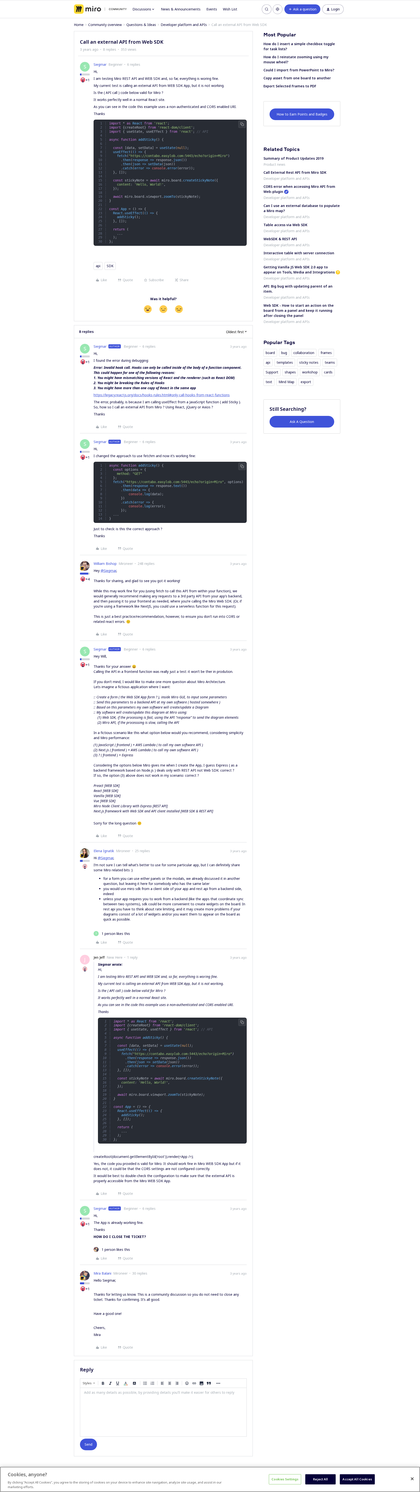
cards (328, 372)
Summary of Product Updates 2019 (293, 158)
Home (79, 24)
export (306, 381)
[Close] (412, 1479)
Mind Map (286, 381)
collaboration (303, 352)
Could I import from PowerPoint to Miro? (298, 70)
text (269, 381)
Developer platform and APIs (184, 24)
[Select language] (277, 9)
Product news (274, 164)
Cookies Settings (284, 1479)
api (98, 266)
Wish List (230, 9)
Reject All (320, 1479)
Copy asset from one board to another (297, 78)
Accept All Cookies (357, 1479)
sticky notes (308, 362)
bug (284, 352)
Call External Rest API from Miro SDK (294, 172)
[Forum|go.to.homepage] (100, 9)
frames (326, 352)
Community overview (105, 24)
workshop (310, 372)
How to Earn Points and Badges (302, 114)
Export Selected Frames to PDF (289, 86)
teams (330, 362)
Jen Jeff (99, 957)
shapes (290, 372)
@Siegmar (108, 570)
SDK (110, 266)
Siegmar (100, 64)
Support (272, 372)
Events (211, 9)
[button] (302, 9)
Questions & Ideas (141, 24)
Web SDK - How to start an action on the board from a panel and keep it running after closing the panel (298, 310)
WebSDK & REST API (280, 239)
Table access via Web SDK (285, 225)
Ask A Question (302, 421)
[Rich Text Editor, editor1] (163, 1412)
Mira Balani (102, 1273)
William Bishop (105, 563)
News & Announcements (181, 9)
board (270, 352)
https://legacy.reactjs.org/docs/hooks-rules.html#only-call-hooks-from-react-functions (162, 395)
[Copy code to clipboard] (242, 124)
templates (285, 362)
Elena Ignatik (104, 851)
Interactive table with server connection (298, 253)
